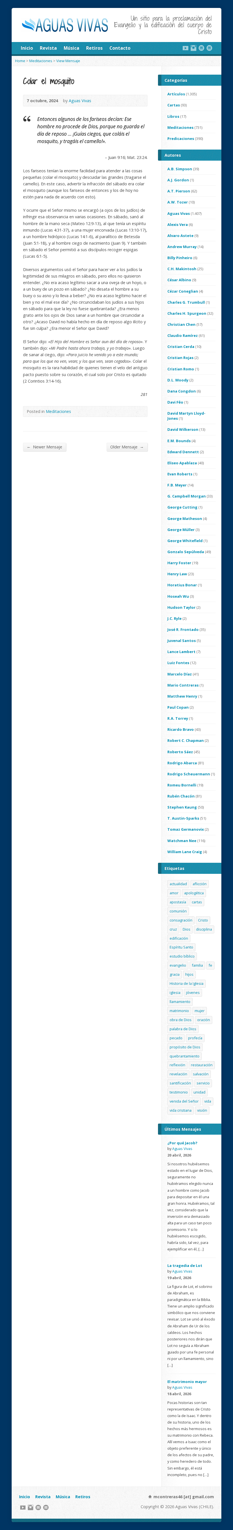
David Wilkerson (182, 429)
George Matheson (184, 518)
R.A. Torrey (177, 718)
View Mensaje (68, 60)
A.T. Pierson (178, 191)
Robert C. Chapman (185, 740)
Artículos (176, 93)
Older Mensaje (127, 447)
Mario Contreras (183, 685)
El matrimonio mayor (187, 1381)
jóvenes (193, 992)
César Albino (179, 279)
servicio (203, 1083)
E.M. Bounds (179, 440)
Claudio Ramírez (182, 335)
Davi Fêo (175, 402)
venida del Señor (184, 1101)
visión (202, 1110)
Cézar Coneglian (182, 291)
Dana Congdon (181, 391)
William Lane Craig (184, 851)
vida (207, 1101)
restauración (202, 1064)
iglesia (175, 992)
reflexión (177, 1064)
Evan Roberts (179, 474)
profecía (195, 1037)
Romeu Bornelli (181, 785)
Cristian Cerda (180, 346)
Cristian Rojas (180, 357)
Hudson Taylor (181, 607)
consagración (181, 920)
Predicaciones (180, 138)
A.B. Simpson (179, 168)
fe (210, 965)
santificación (180, 1083)
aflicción (200, 883)
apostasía (178, 901)
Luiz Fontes (178, 662)
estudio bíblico (182, 956)
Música (71, 48)
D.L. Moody (177, 380)
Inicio (27, 48)
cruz (173, 929)
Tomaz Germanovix (185, 829)
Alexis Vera (177, 224)
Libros (173, 116)
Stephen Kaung (182, 807)
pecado (176, 1037)
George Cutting (182, 507)
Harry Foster (179, 562)
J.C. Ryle (174, 618)
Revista (48, 48)
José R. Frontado (183, 629)
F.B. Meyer (177, 485)
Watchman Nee (181, 840)
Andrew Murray (182, 246)
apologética (194, 892)
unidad (199, 1092)
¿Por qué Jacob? (182, 1142)
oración (203, 1019)
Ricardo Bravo (180, 729)
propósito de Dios (185, 1047)
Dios (186, 929)
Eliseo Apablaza (182, 462)
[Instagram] (193, 48)
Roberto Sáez (180, 751)
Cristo (203, 920)
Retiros (94, 48)
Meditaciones (40, 60)
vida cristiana (181, 1110)
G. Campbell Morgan (186, 496)
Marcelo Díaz (179, 674)
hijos (189, 974)
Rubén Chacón (181, 796)
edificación (179, 938)
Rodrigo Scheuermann (188, 773)
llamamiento (180, 1001)
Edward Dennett (183, 451)
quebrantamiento (184, 1056)
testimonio (179, 1092)
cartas (197, 901)
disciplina (204, 929)
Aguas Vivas (80, 100)
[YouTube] (185, 48)
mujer (200, 1010)
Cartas (173, 105)
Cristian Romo (180, 369)
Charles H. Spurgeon (186, 313)
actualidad (178, 883)
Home (20, 60)
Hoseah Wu (178, 596)
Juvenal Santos (181, 640)
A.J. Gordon (178, 179)
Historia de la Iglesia (186, 983)
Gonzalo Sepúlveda (185, 551)
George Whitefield (185, 540)
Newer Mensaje (44, 447)
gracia (175, 974)
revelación (178, 1073)
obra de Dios (181, 1019)
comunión (178, 911)
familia (197, 965)
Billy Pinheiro (179, 257)
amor (174, 892)
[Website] (201, 48)
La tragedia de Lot (184, 1265)
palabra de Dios (183, 1028)
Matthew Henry (182, 696)
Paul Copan (178, 707)
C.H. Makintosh (181, 268)
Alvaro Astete (180, 235)
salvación (201, 1073)
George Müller (181, 529)
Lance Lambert (181, 651)
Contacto (119, 48)
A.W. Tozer (177, 202)
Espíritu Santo (181, 947)
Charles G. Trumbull (186, 302)
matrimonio (179, 1010)
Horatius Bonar (182, 584)
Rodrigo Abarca (182, 762)
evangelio (178, 965)
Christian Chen (181, 324)
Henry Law (177, 573)
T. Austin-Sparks (183, 818)
